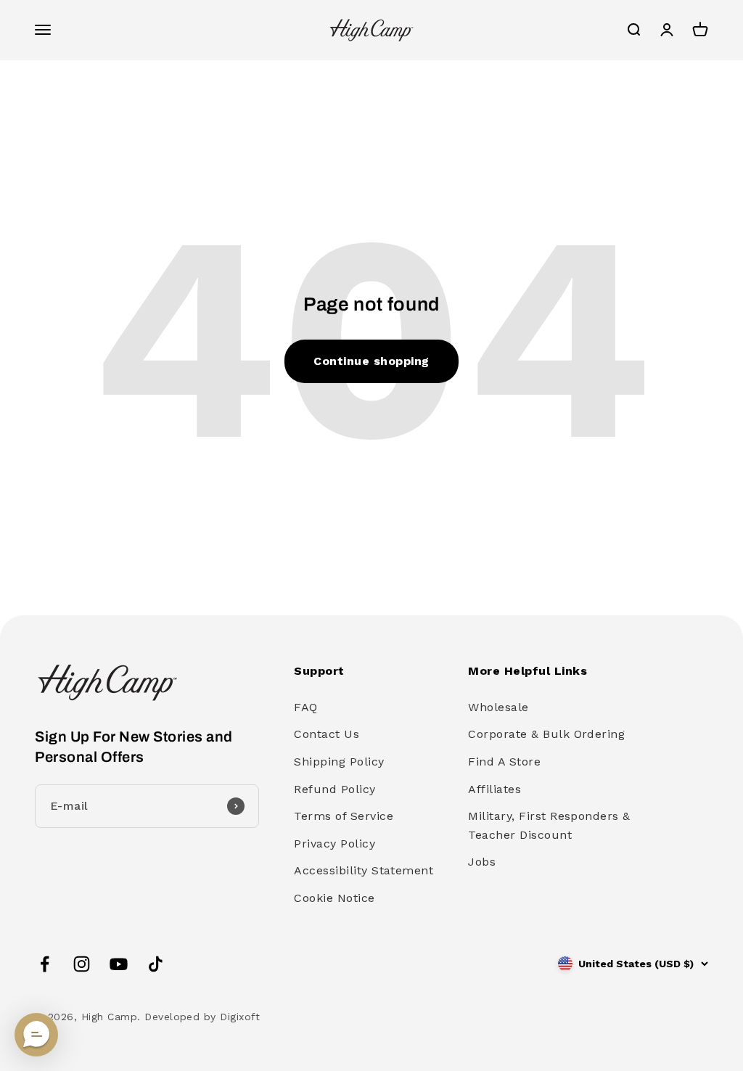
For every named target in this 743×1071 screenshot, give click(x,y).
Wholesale (498, 707)
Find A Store (504, 761)
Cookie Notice (334, 898)
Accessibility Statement (363, 870)
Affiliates (494, 789)
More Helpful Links (527, 671)
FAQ (305, 707)
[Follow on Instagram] (81, 964)
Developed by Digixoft (202, 1016)
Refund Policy (334, 789)
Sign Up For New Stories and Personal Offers (134, 747)
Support (319, 671)
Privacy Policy (334, 843)
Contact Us (326, 734)
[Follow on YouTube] (118, 964)
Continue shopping (371, 361)
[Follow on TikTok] (155, 964)
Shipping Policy (339, 761)
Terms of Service (343, 816)
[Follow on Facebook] (44, 964)
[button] (36, 1034)
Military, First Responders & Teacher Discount (549, 825)
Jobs (482, 862)
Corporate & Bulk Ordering (546, 734)
